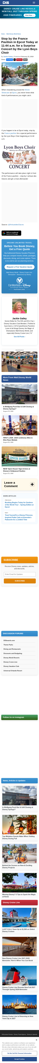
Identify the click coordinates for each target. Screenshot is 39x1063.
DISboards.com (9, 640)
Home (3, 34)
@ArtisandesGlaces (16, 225)
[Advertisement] (19, 202)
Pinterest (19, 59)
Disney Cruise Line (10, 662)
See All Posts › (19, 337)
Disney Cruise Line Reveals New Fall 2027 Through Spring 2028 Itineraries (19, 12)
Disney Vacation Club (11, 666)
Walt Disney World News (13, 34)
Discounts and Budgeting (13, 653)
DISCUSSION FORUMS (13, 633)
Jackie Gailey (8, 56)
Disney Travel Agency (20, 1034)
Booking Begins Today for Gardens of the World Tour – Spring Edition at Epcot (19, 504)
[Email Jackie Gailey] (19, 341)
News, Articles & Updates (14, 781)
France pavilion (10, 133)
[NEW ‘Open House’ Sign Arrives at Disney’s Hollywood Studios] (19, 456)
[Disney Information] (6, 2)
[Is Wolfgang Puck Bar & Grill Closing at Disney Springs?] (19, 394)
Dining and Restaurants (12, 649)
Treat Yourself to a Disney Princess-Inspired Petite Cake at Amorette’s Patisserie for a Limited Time (19, 516)
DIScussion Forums (7, 1034)
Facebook (9, 59)
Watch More (29, 355)
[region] (19, 1050)
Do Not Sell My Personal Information (19, 1053)
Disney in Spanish (32, 1034)
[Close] (36, 1040)
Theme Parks (8, 645)
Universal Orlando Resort (13, 671)
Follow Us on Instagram (13, 717)
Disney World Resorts (11, 658)
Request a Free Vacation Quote (19, 267)
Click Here (28, 15)
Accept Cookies (19, 1059)
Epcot (14, 93)
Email (25, 59)
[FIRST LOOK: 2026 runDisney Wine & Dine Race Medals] (19, 425)
